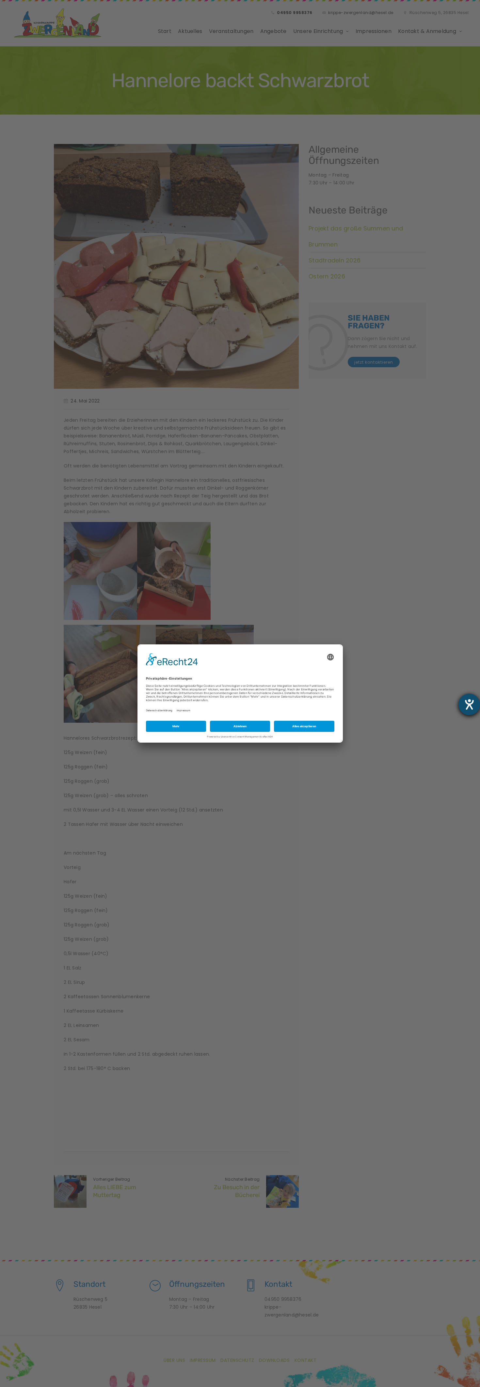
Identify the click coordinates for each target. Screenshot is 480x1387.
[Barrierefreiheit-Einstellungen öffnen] (469, 704)
